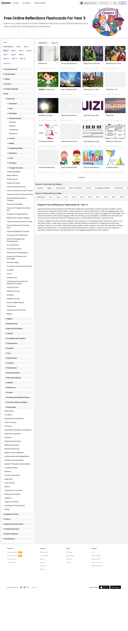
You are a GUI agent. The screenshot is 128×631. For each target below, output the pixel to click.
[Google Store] (115, 587)
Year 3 (6, 51)
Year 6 (29, 51)
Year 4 (13, 51)
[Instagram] (28, 587)
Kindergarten (8, 47)
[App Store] (104, 587)
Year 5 (21, 51)
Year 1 (18, 47)
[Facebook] (24, 587)
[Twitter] (21, 587)
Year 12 (22, 58)
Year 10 (6, 58)
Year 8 (13, 54)
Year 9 (21, 54)
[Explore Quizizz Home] (6, 3)
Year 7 (6, 54)
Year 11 (14, 58)
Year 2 (26, 47)
